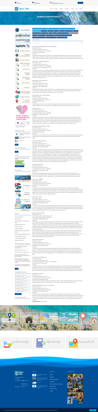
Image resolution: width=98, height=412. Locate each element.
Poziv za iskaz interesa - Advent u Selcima (22, 252)
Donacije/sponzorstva (42, 35)
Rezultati (21, 166)
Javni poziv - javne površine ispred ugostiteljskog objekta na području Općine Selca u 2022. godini (22, 255)
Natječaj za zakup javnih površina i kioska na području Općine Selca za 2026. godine (42, 379)
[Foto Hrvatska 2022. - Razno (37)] (80, 375)
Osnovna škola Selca (19, 216)
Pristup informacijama (44, 33)
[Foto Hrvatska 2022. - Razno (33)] (69, 384)
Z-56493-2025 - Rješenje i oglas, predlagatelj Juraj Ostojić (21, 282)
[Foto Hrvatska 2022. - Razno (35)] (75, 379)
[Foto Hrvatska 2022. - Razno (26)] (75, 394)
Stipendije (50, 33)
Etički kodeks (35, 35)
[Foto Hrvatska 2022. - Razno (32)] (75, 384)
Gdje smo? (80, 2)
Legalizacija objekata (19, 228)
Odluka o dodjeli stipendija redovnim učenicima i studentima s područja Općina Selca (42, 386)
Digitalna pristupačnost (19, 240)
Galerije (72, 8)
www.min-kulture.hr (36, 301)
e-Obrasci (55, 33)
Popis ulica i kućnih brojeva (20, 224)
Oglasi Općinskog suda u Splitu (51, 37)
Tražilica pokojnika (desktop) (20, 238)
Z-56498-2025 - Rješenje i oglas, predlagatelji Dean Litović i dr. (21, 279)
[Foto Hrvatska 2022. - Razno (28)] (75, 390)
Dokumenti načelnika (36, 33)
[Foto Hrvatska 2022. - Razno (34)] (80, 379)
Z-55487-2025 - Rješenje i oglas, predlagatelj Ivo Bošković (21, 285)
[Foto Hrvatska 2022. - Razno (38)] (75, 375)
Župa (77, 8)
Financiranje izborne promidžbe (63, 33)
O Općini (55, 8)
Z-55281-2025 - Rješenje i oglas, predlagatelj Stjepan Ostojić (21, 291)
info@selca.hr (19, 3)
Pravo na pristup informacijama (56, 384)
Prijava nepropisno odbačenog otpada (22, 234)
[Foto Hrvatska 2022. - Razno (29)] (69, 390)
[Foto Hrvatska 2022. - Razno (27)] (69, 394)
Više (16, 144)
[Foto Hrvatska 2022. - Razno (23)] (75, 397)
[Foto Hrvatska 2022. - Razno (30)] (80, 388)
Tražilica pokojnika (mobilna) (20, 236)
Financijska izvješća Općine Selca (54, 28)
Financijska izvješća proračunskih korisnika (68, 28)
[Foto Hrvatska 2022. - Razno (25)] (80, 395)
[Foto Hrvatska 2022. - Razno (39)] (69, 375)
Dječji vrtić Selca (18, 218)
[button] (51, 410)
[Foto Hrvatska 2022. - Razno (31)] (80, 383)
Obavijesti (61, 8)
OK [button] (93, 410)
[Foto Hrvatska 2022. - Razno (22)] (80, 401)
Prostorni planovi (53, 388)
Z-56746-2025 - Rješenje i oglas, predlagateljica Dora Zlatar (21, 276)
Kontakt (80, 8)
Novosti (51, 8)
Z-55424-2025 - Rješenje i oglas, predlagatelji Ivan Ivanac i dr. (21, 288)
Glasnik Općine (53, 386)
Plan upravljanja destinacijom (62, 37)
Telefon (35, 2)
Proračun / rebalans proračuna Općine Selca (40, 28)
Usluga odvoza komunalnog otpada (39, 37)
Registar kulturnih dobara (74, 33)
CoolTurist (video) (18, 226)
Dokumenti (67, 8)
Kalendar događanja (54, 379)
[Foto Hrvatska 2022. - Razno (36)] (69, 379)
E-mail (18, 2)
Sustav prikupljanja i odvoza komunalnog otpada (63, 35)
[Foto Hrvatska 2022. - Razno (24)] (69, 399)
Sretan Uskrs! (21, 140)
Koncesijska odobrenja (50, 35)
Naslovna (46, 19)
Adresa (52, 2)
